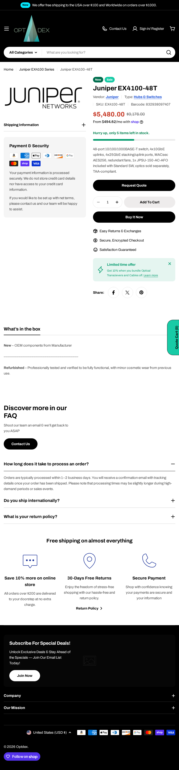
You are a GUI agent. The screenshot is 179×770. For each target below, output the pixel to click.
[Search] (169, 52)
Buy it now (134, 217)
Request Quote (134, 185)
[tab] (22, 330)
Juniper (112, 97)
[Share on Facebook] (113, 292)
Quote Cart (177, 337)
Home (8, 69)
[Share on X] (127, 292)
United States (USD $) (50, 732)
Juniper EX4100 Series (36, 69)
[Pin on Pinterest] (141, 292)
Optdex (22, 747)
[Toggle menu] (6, 28)
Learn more (151, 275)
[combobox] (89, 52)
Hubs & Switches (148, 97)
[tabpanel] (89, 359)
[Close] (169, 263)
